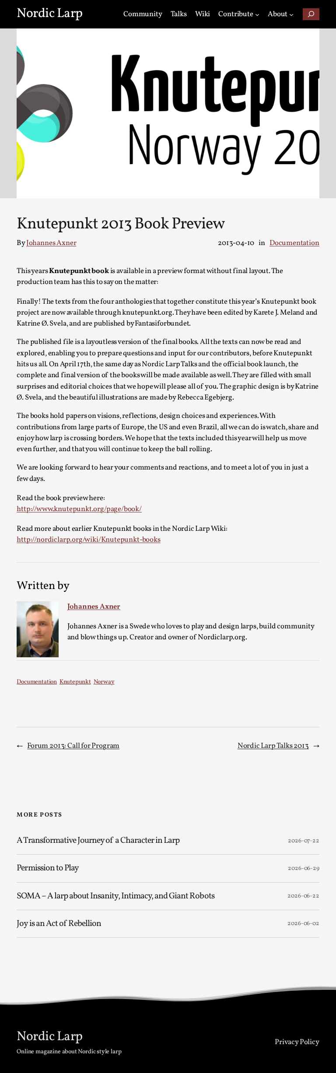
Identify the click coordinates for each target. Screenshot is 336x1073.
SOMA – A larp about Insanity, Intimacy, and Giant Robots (115, 896)
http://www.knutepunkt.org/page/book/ (79, 509)
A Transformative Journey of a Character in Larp (99, 840)
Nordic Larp (50, 14)
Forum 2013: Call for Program (73, 746)
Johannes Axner (51, 243)
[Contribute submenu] (257, 14)
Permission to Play (48, 868)
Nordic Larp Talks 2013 (273, 746)
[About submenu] (291, 14)
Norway (104, 682)
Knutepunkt (75, 682)
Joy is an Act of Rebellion (59, 924)
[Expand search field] (311, 14)
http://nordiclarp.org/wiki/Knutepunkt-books (88, 540)
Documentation (294, 243)
